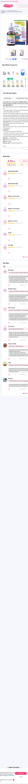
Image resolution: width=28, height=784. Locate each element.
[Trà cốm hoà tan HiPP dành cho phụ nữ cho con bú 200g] (13, 73)
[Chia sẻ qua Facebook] (15, 59)
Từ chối (20, 776)
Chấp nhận (20, 773)
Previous (3, 79)
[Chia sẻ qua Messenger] (13, 59)
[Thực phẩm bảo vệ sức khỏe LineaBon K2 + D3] (4, 73)
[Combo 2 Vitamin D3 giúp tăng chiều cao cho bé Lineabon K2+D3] (8, 73)
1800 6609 (12, 1)
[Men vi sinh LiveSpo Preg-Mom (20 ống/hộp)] (17, 73)
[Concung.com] (8, 6)
